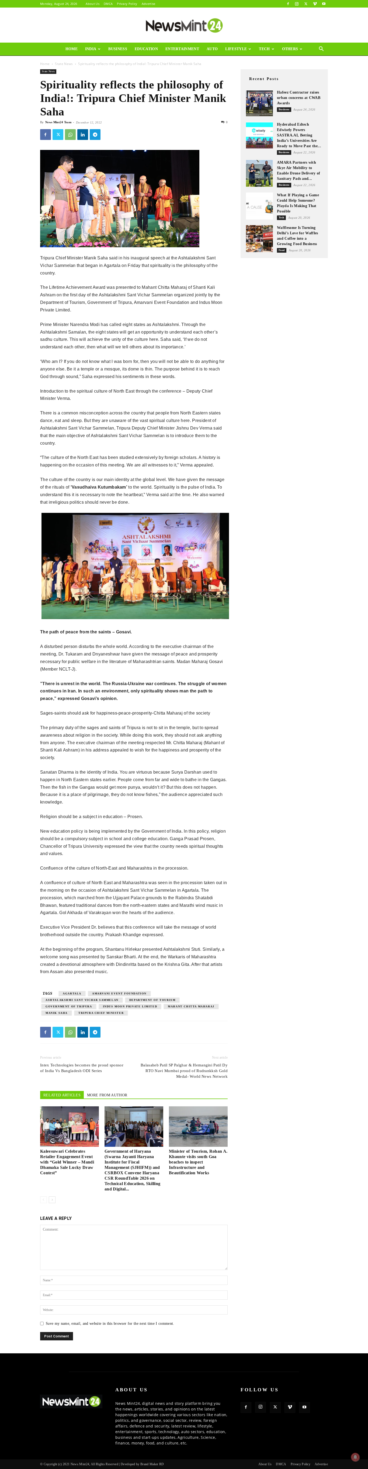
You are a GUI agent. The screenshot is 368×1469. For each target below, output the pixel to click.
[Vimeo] (315, 4)
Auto (212, 49)
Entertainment (182, 49)
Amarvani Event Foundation (119, 993)
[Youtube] (324, 4)
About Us (92, 4)
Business (117, 49)
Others (290, 49)
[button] (321, 49)
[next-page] (52, 1199)
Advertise (148, 4)
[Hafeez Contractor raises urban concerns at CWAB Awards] (259, 103)
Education (146, 49)
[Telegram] (95, 134)
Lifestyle (236, 49)
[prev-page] (43, 1199)
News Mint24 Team (58, 122)
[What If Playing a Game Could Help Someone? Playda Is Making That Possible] (259, 206)
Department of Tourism (152, 999)
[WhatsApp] (70, 134)
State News (64, 63)
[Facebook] (288, 4)
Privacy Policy (127, 4)
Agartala (72, 993)
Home (71, 49)
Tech (264, 49)
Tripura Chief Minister (101, 1012)
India (90, 49)
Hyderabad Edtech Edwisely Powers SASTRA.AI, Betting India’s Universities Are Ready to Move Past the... (299, 135)
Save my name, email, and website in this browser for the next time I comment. (110, 1324)
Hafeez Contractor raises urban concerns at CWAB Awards (298, 97)
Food (282, 250)
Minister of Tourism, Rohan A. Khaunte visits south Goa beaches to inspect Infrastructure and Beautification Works (198, 1162)
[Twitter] (306, 4)
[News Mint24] (184, 25)
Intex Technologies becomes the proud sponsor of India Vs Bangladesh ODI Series (81, 1068)
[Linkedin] (82, 134)
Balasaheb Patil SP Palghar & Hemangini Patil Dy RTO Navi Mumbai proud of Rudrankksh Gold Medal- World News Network (184, 1071)
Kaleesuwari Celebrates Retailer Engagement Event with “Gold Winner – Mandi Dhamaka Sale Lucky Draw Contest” (67, 1162)
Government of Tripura (69, 1006)
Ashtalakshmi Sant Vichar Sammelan (82, 999)
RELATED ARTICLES (62, 1095)
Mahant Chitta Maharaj (191, 1006)
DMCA (108, 4)
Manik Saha (57, 1012)
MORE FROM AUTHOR (107, 1095)
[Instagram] (297, 4)
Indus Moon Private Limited (130, 1006)
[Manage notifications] (355, 1457)
